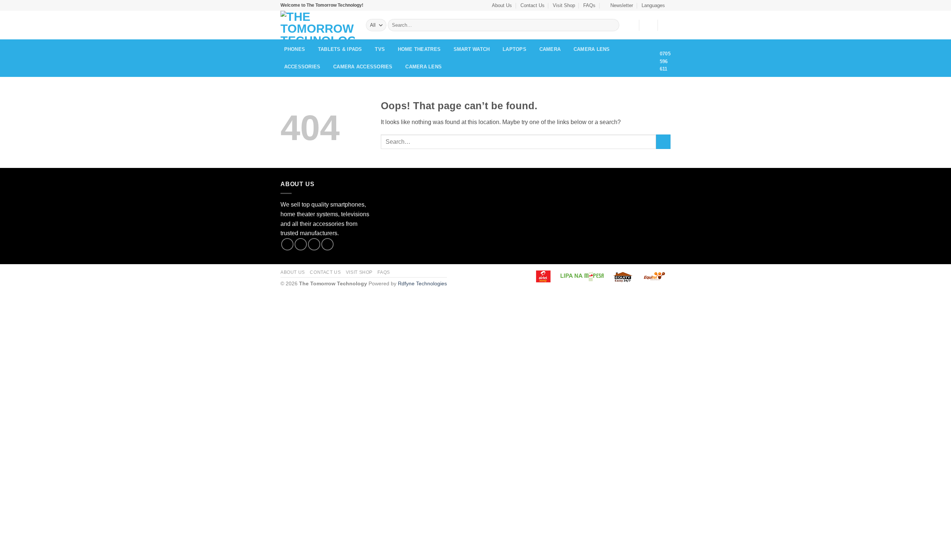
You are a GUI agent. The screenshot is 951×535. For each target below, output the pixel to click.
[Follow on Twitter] (314, 244)
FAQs (589, 5)
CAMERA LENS (592, 49)
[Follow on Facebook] (287, 244)
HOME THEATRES (419, 49)
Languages (653, 5)
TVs (380, 49)
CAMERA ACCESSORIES (363, 66)
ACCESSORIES (302, 66)
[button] (618, 5)
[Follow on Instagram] (301, 244)
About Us (502, 5)
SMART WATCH (472, 49)
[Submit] (612, 25)
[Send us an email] (327, 244)
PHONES (294, 49)
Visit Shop (564, 5)
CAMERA (550, 49)
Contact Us (532, 5)
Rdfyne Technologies (422, 283)
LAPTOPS (514, 49)
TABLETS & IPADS (340, 49)
